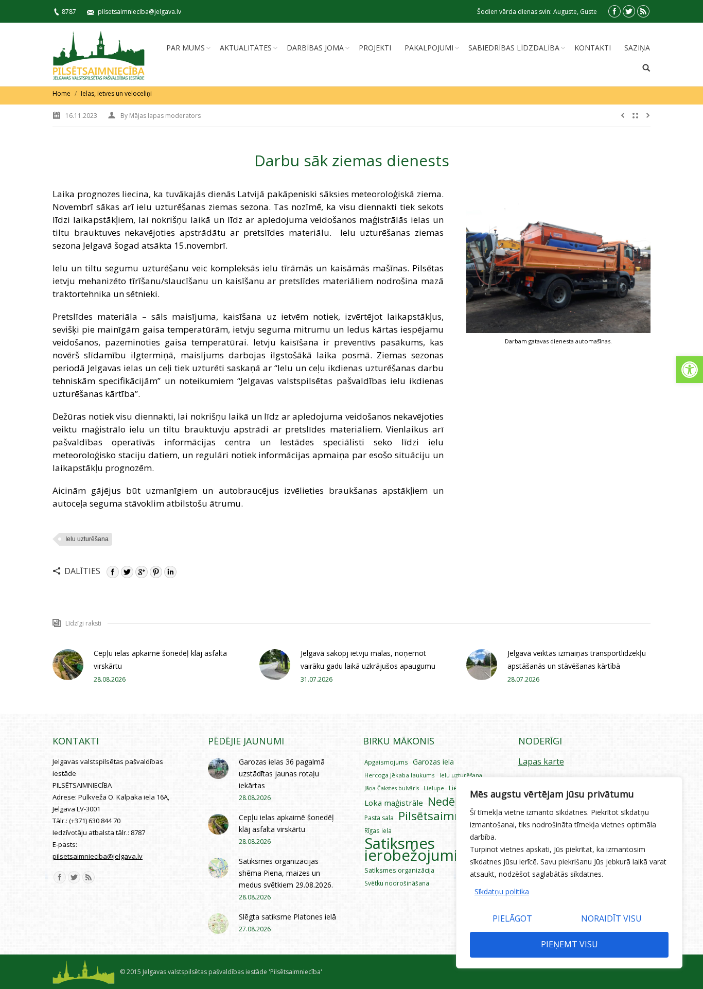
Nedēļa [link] (446, 801)
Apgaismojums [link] (386, 762)
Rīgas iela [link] (378, 830)
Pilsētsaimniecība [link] (445, 816)
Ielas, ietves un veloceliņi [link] (116, 93)
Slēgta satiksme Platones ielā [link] (287, 917)
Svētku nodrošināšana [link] (396, 883)
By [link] (160, 115)
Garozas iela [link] (433, 762)
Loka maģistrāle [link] (393, 802)
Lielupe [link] (434, 788)
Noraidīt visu (611, 918)
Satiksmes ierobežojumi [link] (411, 849)
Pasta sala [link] (379, 817)
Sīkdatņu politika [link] (501, 891)
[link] (689, 369)
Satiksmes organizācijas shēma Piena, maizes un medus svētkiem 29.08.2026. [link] (286, 873)
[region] (569, 872)
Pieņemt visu (569, 944)
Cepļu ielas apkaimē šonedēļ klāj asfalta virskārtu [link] (160, 659)
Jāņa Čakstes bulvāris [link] (391, 788)
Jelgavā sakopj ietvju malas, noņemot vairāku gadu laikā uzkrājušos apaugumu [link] (368, 659)
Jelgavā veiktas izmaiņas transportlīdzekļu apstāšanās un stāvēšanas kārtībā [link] (576, 659)
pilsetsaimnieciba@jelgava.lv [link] (139, 11)
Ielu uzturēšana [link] (87, 539)
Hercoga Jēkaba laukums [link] (399, 775)
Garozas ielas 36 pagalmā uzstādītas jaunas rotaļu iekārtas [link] (282, 773)
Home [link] (61, 93)
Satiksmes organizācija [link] (399, 870)
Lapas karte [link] (541, 761)
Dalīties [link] (82, 571)
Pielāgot (512, 918)
